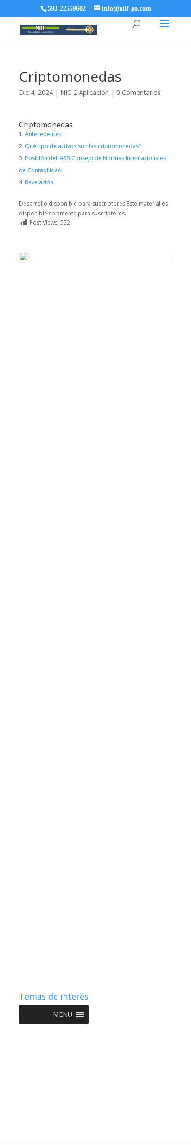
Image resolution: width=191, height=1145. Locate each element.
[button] (62, 1014)
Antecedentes (43, 134)
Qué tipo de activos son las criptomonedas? (83, 146)
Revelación (39, 182)
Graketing (96, 1133)
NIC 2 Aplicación (84, 92)
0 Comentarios (138, 92)
